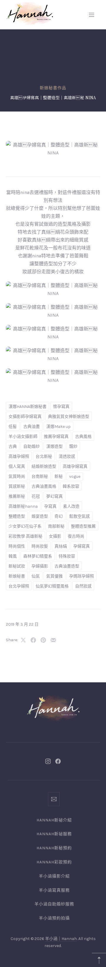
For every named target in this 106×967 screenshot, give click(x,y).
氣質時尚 (17, 476)
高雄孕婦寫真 (75, 466)
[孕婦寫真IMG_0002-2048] (53, 153)
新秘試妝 (17, 566)
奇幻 (58, 516)
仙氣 (36, 576)
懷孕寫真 (61, 406)
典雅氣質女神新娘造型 (68, 416)
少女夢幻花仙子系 (25, 526)
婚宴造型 (40, 516)
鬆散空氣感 (79, 516)
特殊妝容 (67, 556)
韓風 (13, 556)
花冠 (36, 496)
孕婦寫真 (81, 546)
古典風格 (83, 436)
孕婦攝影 (40, 566)
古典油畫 (31, 426)
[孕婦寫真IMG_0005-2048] (53, 293)
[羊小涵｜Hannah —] (29, 13)
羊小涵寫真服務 (54, 890)
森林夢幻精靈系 (37, 556)
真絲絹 (60, 546)
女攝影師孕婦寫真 (25, 416)
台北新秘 (44, 456)
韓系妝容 (71, 486)
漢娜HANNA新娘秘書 (28, 406)
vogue (74, 476)
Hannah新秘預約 (54, 848)
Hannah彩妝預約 (54, 862)
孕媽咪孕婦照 (81, 576)
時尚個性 (17, 546)
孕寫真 (50, 506)
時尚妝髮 (40, 546)
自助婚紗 (31, 446)
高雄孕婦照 (19, 456)
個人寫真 (17, 466)
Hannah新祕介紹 (54, 820)
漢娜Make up (58, 426)
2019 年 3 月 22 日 (22, 624)
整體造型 (17, 516)
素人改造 (71, 506)
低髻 (13, 426)
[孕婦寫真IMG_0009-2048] (53, 358)
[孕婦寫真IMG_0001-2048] (53, 315)
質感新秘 (17, 486)
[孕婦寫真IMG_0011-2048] (53, 380)
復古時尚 (76, 536)
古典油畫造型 (66, 566)
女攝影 (55, 536)
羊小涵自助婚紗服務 (54, 904)
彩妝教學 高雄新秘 (25, 536)
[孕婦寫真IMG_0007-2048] (53, 337)
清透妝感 (67, 456)
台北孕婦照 (19, 586)
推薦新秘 (17, 496)
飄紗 (73, 446)
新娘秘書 (17, 576)
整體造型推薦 (83, 526)
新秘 (58, 476)
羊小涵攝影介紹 (54, 876)
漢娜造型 (54, 446)
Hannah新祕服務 (54, 833)
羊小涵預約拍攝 (54, 918)
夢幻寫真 (54, 496)
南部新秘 (56, 526)
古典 (13, 446)
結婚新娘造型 (44, 466)
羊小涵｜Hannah (61, 938)
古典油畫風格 (44, 486)
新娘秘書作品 (53, 87)
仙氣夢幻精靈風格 (52, 586)
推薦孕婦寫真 (56, 436)
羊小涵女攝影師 (23, 436)
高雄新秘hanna (23, 506)
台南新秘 (40, 476)
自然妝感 (83, 586)
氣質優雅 (54, 576)
